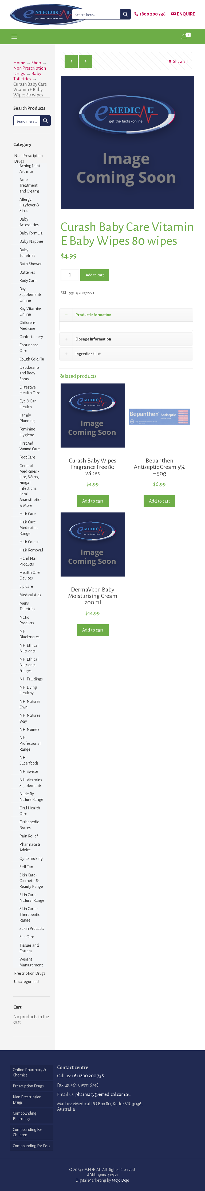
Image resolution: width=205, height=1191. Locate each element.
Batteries (27, 272)
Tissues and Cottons (29, 948)
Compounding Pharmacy (24, 1116)
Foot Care (27, 457)
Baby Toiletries (27, 253)
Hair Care (27, 514)
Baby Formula (31, 233)
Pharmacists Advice (30, 847)
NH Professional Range (30, 743)
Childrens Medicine (27, 325)
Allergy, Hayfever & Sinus (29, 205)
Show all (180, 61)
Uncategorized (26, 982)
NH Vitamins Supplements (30, 783)
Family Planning (27, 418)
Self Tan (26, 867)
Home (19, 63)
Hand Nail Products (28, 561)
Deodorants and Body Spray (29, 373)
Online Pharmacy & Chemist (29, 1072)
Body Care (28, 281)
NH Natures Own (29, 704)
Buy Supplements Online (30, 295)
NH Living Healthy (28, 690)
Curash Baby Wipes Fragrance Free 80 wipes (92, 467)
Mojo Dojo (120, 1180)
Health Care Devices (29, 575)
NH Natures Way (29, 718)
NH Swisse (28, 771)
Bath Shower (30, 264)
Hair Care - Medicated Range (28, 528)
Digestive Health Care (29, 390)
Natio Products (26, 620)
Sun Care (26, 937)
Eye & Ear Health (27, 404)
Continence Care (28, 348)
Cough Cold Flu (31, 359)
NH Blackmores (29, 634)
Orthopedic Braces (29, 825)
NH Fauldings (31, 679)
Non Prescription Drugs (28, 158)
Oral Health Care (29, 811)
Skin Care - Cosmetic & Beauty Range (31, 881)
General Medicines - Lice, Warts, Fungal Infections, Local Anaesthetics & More (30, 486)
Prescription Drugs (29, 973)
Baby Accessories (29, 222)
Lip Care (26, 586)
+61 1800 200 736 (88, 1076)
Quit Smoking (31, 858)
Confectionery (31, 337)
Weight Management (31, 962)
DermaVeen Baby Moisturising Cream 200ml (92, 596)
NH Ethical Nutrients (28, 648)
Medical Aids (30, 595)
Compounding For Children (27, 1132)
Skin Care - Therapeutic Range (29, 914)
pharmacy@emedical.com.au (103, 1094)
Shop (36, 63)
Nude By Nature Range (31, 797)
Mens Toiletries (27, 606)
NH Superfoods (28, 760)
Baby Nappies (31, 241)
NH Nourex (29, 729)
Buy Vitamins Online (30, 311)
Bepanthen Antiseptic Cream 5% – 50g (160, 467)
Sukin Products (31, 928)
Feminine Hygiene (27, 432)
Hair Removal (31, 550)
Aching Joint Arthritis (29, 169)
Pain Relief (28, 836)
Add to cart (95, 275)
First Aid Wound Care (29, 446)
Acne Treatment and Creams (29, 185)
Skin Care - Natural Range (31, 898)
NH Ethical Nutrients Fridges (28, 665)
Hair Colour (29, 542)
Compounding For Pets (31, 1146)
